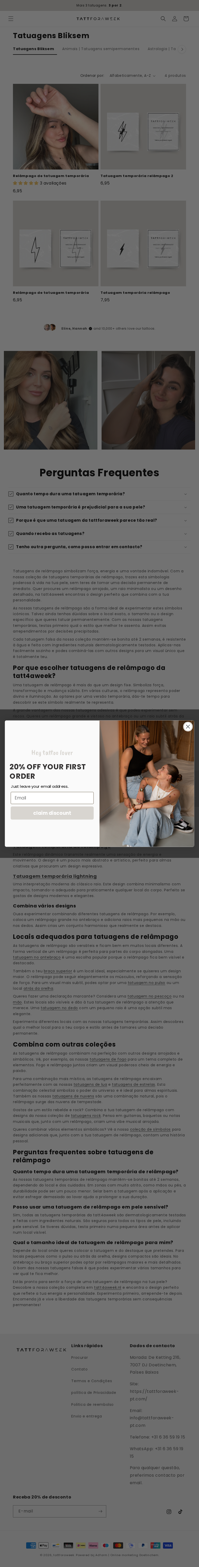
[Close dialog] (188, 726)
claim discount (52, 812)
